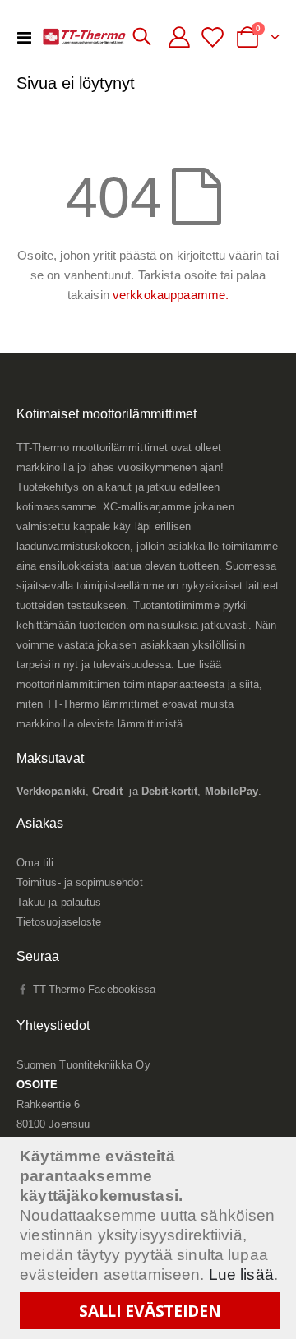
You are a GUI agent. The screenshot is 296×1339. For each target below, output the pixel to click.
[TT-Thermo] (84, 36)
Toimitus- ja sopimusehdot (79, 882)
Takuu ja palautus (58, 902)
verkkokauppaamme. (171, 295)
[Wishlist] (215, 37)
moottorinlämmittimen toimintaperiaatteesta (120, 684)
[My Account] (180, 37)
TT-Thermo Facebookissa (92, 989)
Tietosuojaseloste (58, 922)
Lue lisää (241, 1274)
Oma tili (35, 862)
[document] (150, 1238)
